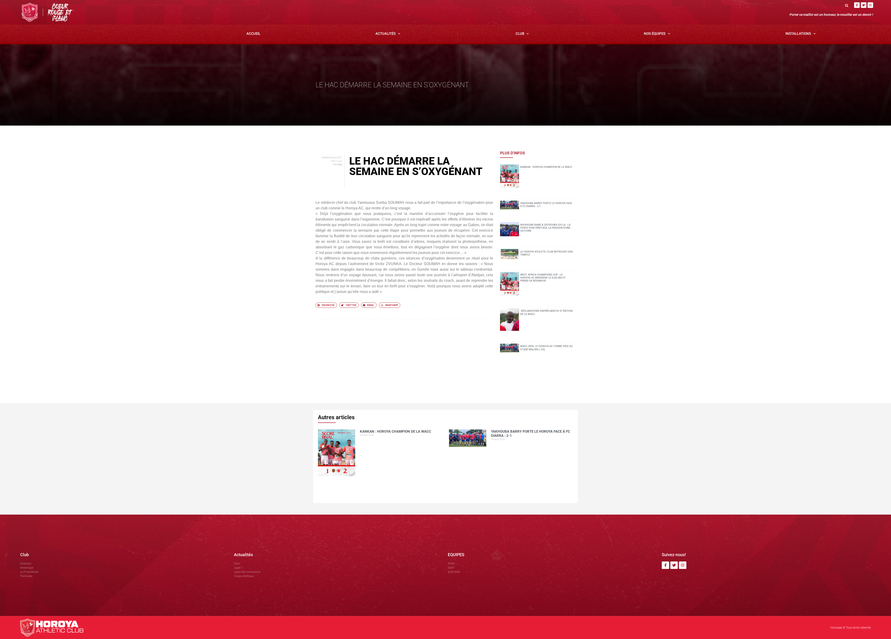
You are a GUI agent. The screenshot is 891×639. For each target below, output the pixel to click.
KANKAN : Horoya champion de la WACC (546, 167)
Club (520, 34)
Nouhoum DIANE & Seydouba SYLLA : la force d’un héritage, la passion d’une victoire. (545, 227)
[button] (846, 5)
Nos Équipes (654, 34)
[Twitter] (863, 5)
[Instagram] (870, 5)
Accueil (253, 34)
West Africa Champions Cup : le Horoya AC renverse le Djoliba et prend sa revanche (543, 277)
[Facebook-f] (857, 5)
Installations (798, 34)
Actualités (385, 34)
